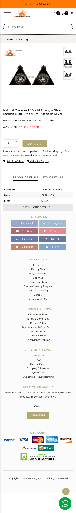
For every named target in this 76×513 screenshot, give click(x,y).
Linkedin (27, 239)
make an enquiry (39, 161)
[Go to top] (66, 491)
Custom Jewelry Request (38, 286)
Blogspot (27, 246)
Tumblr (55, 239)
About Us (38, 265)
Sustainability (38, 335)
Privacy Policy (38, 322)
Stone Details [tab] (53, 177)
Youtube (27, 231)
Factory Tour (38, 269)
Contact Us (38, 355)
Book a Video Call (38, 299)
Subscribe (38, 415)
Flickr (55, 246)
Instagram (55, 223)
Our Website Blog (38, 290)
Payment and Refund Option (38, 327)
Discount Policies (38, 314)
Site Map (38, 277)
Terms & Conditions (38, 318)
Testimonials (38, 331)
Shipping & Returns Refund (38, 376)
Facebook (27, 223)
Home (10, 39)
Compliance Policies (38, 339)
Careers (38, 294)
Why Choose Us (38, 273)
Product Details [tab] (25, 177)
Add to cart (35, 143)
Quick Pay (38, 372)
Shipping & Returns (38, 368)
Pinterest (55, 231)
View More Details (37, 207)
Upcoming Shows (38, 282)
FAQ (38, 359)
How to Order (38, 364)
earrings (24, 39)
